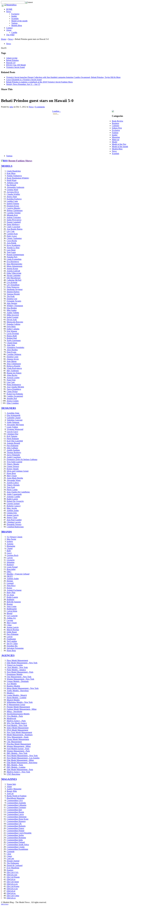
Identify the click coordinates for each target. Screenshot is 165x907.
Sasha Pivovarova (14, 220)
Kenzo (9, 588)
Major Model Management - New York (23, 688)
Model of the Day (119, 144)
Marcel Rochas (13, 630)
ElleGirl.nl (11, 891)
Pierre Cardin (12, 490)
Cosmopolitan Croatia (15, 847)
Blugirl (9, 613)
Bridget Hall (12, 338)
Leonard (10, 583)
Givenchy (11, 560)
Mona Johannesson (14, 266)
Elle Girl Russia (13, 877)
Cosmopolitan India (15, 840)
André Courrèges (14, 457)
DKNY (10, 576)
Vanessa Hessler (13, 294)
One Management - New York (19, 677)
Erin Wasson (12, 331)
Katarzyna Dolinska (15, 394)
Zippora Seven (13, 359)
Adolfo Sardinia (13, 450)
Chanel (10, 548)
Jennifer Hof (12, 398)
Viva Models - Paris (15, 716)
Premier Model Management (18, 707)
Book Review (117, 121)
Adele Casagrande (14, 494)
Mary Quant (12, 476)
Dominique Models (14, 674)
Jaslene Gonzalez (14, 217)
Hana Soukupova (14, 384)
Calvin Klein (12, 611)
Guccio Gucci (12, 431)
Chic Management (14, 742)
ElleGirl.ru (11, 879)
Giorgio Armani (13, 503)
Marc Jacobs (12, 508)
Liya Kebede (12, 282)
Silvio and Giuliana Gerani (17, 471)
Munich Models (13, 700)
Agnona (10, 544)
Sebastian (10, 562)
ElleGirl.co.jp (12, 884)
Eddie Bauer (12, 632)
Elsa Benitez (12, 308)
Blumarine (11, 546)
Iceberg (10, 541)
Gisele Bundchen (14, 171)
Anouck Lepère (13, 377)
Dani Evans (11, 352)
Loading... (56, 111)
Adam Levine (11, 58)
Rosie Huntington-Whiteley (18, 178)
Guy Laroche (12, 616)
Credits (14, 32)
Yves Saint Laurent (14, 462)
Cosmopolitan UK (14, 824)
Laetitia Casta (12, 201)
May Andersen (13, 371)
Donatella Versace (14, 524)
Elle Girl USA (12, 872)
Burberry (10, 565)
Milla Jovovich (13, 315)
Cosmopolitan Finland (16, 842)
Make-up (115, 139)
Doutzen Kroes (13, 206)
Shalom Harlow (13, 292)
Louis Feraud (12, 567)
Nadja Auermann (14, 340)
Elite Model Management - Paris (20, 769)
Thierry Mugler (13, 464)
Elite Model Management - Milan (20, 760)
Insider (14, 16)
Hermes (10, 581)
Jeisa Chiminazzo (14, 364)
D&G (9, 572)
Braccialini (11, 569)
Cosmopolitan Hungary (16, 821)
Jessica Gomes (13, 401)
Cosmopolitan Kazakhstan (17, 849)
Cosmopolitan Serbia (15, 835)
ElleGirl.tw (11, 893)
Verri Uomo (11, 606)
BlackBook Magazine (15, 798)
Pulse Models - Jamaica (16, 670)
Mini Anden (11, 310)
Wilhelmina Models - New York (20, 702)
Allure (9, 786)
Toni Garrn (11, 252)
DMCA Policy (5, 904)
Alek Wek (11, 345)
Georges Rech (12, 555)
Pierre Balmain (13, 438)
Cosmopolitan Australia (16, 803)
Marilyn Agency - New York (18, 772)
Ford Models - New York (17, 725)
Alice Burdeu (12, 350)
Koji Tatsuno (12, 436)
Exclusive (15, 14)
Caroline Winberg (14, 354)
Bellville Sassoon (14, 602)
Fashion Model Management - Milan (21, 709)
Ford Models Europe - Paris (18, 749)
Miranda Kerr (12, 215)
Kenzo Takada (13, 469)
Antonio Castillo (13, 496)
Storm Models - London (16, 697)
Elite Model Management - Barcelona (22, 762)
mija (11, 107)
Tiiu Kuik (11, 296)
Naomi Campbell (14, 222)
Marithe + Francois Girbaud (18, 574)
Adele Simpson (13, 422)
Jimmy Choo (12, 517)
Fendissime (11, 639)
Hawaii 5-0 (10, 62)
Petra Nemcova (13, 287)
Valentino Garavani (14, 420)
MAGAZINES (9, 779)
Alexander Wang (13, 480)
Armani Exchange (14, 590)
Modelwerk (11, 718)
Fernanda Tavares (14, 301)
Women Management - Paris (18, 751)
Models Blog (16, 25)
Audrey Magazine (14, 789)
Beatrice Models (13, 686)
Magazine (116, 137)
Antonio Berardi (13, 443)
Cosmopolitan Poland (15, 831)
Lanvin (10, 636)
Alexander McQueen (15, 425)
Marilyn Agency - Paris (16, 721)
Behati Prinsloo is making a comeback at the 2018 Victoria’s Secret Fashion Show (39, 82)
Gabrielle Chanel (13, 418)
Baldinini (10, 599)
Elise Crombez (13, 403)
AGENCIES (8, 655)
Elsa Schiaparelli (13, 415)
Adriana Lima (12, 183)
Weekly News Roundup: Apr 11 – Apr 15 (23, 84)
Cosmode (10, 851)
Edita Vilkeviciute (14, 273)
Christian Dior (12, 434)
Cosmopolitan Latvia (15, 814)
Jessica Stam (12, 196)
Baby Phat (11, 592)
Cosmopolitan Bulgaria (16, 826)
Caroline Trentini (13, 213)
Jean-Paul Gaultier (14, 520)
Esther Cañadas (13, 329)
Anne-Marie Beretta (15, 478)
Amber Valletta (13, 312)
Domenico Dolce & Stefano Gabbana (22, 459)
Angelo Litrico (13, 483)
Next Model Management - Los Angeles (23, 758)
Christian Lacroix (14, 522)
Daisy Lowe (12, 236)
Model (114, 142)
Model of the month (19, 21)
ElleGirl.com (12, 875)
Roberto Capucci (13, 506)
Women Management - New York (20, 679)
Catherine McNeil (14, 280)
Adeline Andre (13, 510)
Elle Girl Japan (13, 882)
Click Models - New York (17, 667)
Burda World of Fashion (16, 796)
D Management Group (16, 704)
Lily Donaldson (13, 285)
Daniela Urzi (12, 299)
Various (14, 23)
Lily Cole (10, 231)
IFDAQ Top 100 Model (16, 65)
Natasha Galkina (13, 324)
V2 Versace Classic (14, 537)
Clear (9, 854)
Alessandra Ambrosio (15, 187)
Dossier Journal (13, 861)
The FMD (10, 35)
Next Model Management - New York (22, 755)
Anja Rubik (11, 243)
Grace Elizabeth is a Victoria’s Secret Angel (24, 80)
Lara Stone (11, 250)
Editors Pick (117, 128)
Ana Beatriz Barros (14, 229)
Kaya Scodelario (13, 245)
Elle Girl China (13, 895)
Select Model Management (17, 728)
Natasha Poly (12, 257)
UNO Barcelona (13, 774)
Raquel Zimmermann (15, 254)
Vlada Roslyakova (14, 368)
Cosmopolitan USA (15, 800)
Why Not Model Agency (17, 723)
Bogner (10, 604)
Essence (10, 870)
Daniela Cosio (12, 357)
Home (3, 39)
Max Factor (11, 539)
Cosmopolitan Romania (16, 837)
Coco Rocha (12, 241)
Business (115, 123)
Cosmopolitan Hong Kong (17, 819)
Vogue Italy (11, 784)
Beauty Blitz (12, 791)
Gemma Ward (12, 189)
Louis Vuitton (12, 427)
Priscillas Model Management (19, 744)
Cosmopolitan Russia (15, 812)
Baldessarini (12, 609)
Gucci (9, 553)
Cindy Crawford (13, 227)
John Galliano (12, 448)
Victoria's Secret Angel (15, 67)
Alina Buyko (12, 375)
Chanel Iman (12, 343)
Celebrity (115, 126)
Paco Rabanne (12, 445)
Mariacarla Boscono (15, 322)
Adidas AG (11, 618)
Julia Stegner (12, 303)
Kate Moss (11, 173)
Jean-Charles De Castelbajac (18, 492)
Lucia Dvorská (13, 333)
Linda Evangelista (14, 259)
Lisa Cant (11, 382)
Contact (9, 28)
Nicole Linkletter (13, 275)
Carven (10, 558)
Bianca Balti (12, 336)
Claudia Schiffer (13, 194)
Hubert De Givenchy (15, 501)
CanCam (10, 858)
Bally (9, 551)
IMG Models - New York (17, 753)
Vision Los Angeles (15, 665)
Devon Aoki (12, 319)
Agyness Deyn (13, 192)
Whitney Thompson (15, 306)
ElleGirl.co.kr (12, 889)
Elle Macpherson (13, 278)
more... (56, 113)
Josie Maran (11, 361)
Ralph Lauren (12, 499)
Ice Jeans (10, 595)
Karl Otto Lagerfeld (15, 441)
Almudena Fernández (15, 347)
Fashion (115, 133)
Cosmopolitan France (15, 828)
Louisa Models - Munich (17, 695)
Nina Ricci (11, 585)
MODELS (7, 166)
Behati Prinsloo (12, 60)
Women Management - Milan (19, 746)
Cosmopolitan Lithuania (16, 805)
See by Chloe (12, 643)
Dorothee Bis (12, 646)
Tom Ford (11, 487)
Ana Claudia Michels (15, 387)
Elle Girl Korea (13, 886)
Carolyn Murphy (13, 208)
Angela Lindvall (13, 271)
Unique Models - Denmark (18, 681)
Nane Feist (11, 380)
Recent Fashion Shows (20, 160)
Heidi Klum (11, 180)
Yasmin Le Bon (13, 248)
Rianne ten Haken (14, 373)
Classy (9, 856)
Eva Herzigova (13, 261)
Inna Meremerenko (14, 264)
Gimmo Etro (12, 513)
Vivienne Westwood (15, 429)
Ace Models (12, 684)
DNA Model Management (17, 730)
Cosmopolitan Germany (16, 807)
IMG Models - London (16, 767)
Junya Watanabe (13, 455)
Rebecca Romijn (13, 366)
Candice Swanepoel (15, 396)
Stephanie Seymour (15, 289)
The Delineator (13, 863)
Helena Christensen (15, 210)
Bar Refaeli (11, 185)
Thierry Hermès (13, 485)
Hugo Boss (11, 473)
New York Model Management (19, 732)
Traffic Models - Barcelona (18, 691)
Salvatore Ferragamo (15, 648)
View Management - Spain (17, 737)
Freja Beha (11, 326)
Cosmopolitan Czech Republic (19, 833)
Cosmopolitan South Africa (18, 844)
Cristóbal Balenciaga (15, 527)
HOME (9, 9)
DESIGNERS (9, 408)
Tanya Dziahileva (14, 389)
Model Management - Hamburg (19, 735)
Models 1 (10, 693)
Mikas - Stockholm (14, 711)
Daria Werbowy (13, 224)
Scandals (15, 18)
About (8, 30)
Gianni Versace (13, 466)
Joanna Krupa (12, 268)
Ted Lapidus (12, 641)
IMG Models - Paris (15, 765)
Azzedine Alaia (13, 413)
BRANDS (7, 531)
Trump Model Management (18, 739)
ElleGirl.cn (11, 898)
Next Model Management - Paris (20, 672)
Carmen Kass (12, 234)
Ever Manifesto (13, 868)
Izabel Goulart (12, 317)
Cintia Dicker (12, 391)
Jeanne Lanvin (13, 515)
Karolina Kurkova (14, 199)
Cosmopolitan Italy (14, 810)
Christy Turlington (14, 238)
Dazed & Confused (14, 865)
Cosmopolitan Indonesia (16, 817)
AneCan (10, 793)
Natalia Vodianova (14, 176)
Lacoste (10, 620)
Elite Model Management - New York (22, 663)
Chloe (9, 625)
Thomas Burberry (14, 452)
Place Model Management (17, 660)
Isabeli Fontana (13, 203)
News (8, 11)
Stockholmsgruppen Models (18, 714)
